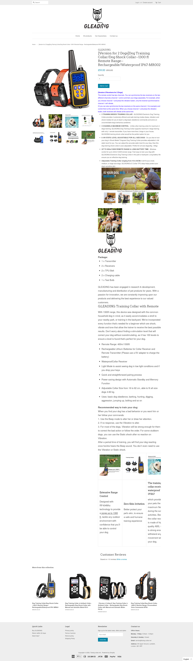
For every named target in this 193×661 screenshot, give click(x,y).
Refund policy (69, 636)
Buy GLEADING (37, 630)
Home (77, 36)
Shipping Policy (70, 638)
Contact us (114, 36)
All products (87, 36)
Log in (137, 2)
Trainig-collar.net (95, 653)
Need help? (36, 636)
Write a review (122, 559)
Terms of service (70, 633)
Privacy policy (69, 630)
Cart (159, 2)
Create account (147, 2)
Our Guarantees (100, 36)
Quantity (101, 75)
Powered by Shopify (108, 653)
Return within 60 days (39, 633)
